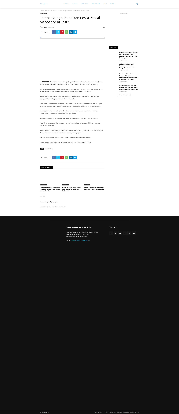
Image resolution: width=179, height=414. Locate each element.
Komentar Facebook (45, 206)
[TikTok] (125, 233)
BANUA (47, 10)
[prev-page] (41, 195)
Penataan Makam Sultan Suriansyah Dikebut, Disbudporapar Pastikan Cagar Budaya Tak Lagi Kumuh (128, 76)
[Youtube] (134, 233)
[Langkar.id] (44, 4)
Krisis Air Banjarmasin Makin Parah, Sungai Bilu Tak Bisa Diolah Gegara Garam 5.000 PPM (50, 189)
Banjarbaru (87, 184)
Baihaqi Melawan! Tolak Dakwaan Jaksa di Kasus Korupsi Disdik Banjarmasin (71, 189)
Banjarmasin (43, 184)
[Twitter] (58, 32)
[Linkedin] (71, 32)
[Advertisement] (124, 26)
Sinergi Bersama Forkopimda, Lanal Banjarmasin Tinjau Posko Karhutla (94, 188)
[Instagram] (115, 233)
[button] (130, 4)
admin (45, 27)
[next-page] (44, 195)
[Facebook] (54, 32)
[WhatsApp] (66, 32)
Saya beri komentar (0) (58, 206)
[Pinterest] (62, 32)
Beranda (42, 10)
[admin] (41, 27)
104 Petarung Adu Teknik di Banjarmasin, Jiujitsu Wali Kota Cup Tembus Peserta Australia (128, 87)
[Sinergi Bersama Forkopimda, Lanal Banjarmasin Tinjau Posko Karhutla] (94, 178)
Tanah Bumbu (54, 10)
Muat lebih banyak (123, 95)
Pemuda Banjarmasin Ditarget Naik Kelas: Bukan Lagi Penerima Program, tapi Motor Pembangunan (128, 55)
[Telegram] (75, 32)
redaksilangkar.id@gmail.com (80, 240)
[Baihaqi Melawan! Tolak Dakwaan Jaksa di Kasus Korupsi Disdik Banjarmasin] (72, 178)
